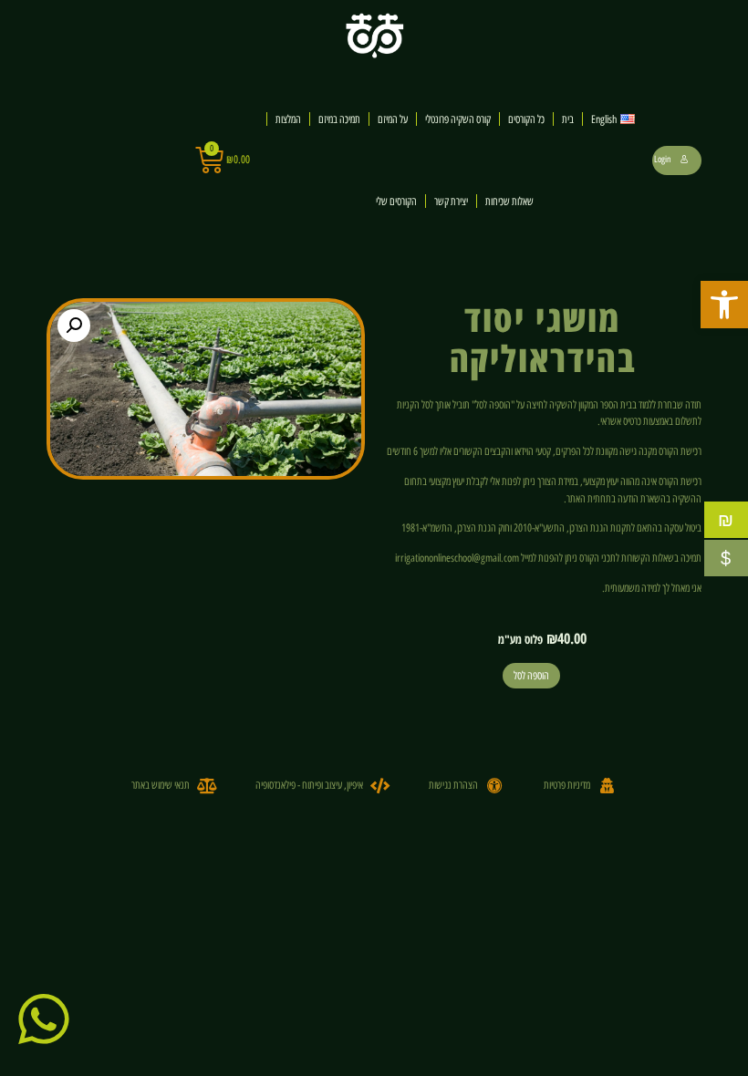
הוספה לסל (531, 675)
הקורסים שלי (396, 201)
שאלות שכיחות (509, 201)
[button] (724, 304)
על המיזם (393, 119)
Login (662, 159)
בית (568, 119)
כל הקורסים (526, 119)
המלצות (288, 119)
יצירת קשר (451, 201)
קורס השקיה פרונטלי (458, 119)
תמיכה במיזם (339, 119)
